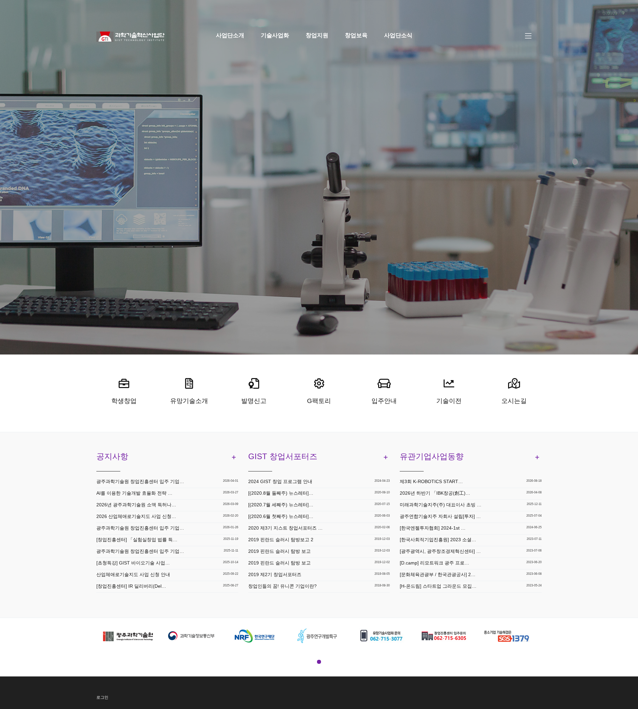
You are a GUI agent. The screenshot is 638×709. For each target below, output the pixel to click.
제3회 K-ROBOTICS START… (431, 481)
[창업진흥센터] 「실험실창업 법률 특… (136, 539)
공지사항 (112, 456)
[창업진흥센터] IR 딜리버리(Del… (131, 586)
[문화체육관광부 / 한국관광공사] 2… (438, 574)
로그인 (102, 697)
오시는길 (514, 400)
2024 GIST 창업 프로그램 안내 (280, 481)
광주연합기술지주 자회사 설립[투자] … (440, 516)
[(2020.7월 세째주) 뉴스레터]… (280, 504)
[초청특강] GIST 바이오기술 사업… (133, 562)
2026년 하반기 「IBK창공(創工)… (435, 493)
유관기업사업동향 (432, 456)
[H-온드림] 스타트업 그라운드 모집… (438, 586)
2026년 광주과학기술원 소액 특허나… (136, 504)
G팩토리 (319, 400)
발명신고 (253, 400)
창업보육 (356, 35)
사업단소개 (230, 35)
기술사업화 (275, 35)
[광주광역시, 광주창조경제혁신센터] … (440, 551)
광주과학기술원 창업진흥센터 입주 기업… (140, 481)
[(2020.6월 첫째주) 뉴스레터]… (280, 516)
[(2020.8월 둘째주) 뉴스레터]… (280, 493)
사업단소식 (398, 35)
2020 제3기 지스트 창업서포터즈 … (285, 528)
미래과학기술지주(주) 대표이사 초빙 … (440, 504)
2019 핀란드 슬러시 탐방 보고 (279, 551)
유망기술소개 (189, 400)
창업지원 (317, 35)
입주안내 (384, 400)
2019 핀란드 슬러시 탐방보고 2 (280, 539)
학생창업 (124, 400)
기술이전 (449, 400)
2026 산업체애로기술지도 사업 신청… (136, 516)
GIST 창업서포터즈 (282, 456)
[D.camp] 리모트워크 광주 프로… (434, 562)
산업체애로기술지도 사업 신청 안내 (133, 574)
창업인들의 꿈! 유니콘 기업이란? (282, 586)
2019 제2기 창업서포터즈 (274, 574)
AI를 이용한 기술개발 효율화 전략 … (134, 493)
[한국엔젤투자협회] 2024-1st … (433, 528)
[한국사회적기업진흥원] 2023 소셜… (438, 539)
